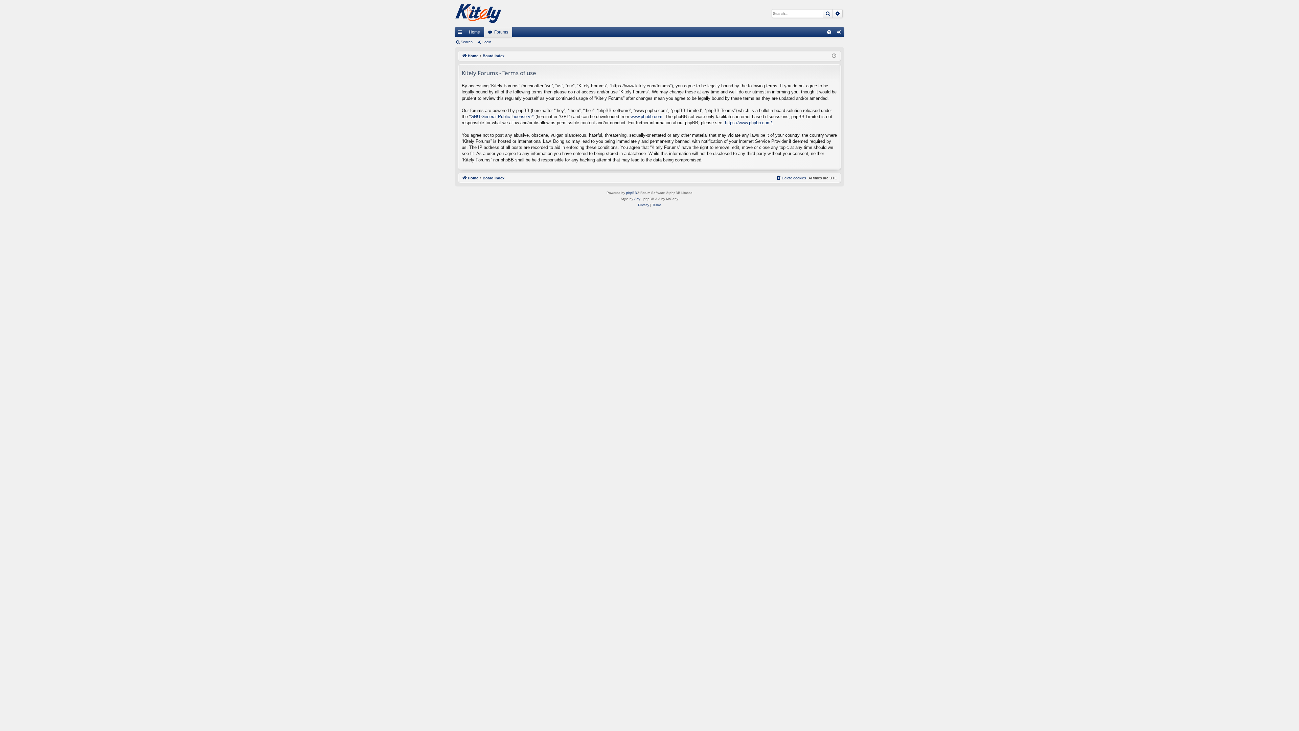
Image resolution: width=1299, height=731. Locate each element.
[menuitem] (829, 32)
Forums (501, 32)
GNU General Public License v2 (502, 116)
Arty (637, 199)
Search (467, 42)
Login (486, 42)
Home (474, 32)
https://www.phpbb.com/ (748, 122)
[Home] (478, 13)
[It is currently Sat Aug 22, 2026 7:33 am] (834, 56)
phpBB (631, 193)
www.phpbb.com (646, 116)
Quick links (461, 33)
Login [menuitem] (840, 33)
